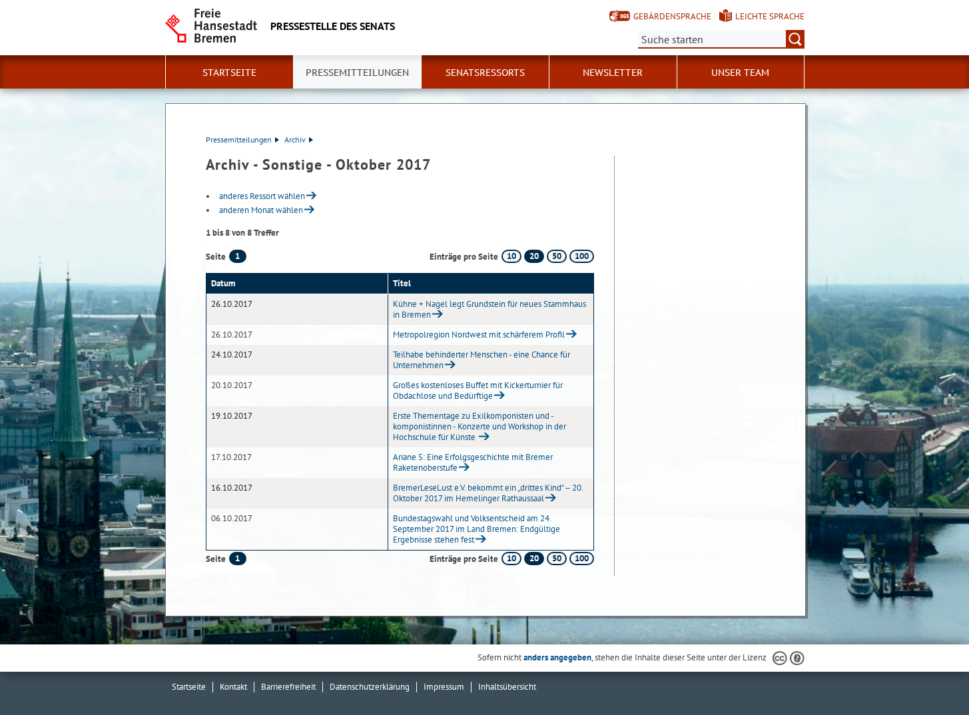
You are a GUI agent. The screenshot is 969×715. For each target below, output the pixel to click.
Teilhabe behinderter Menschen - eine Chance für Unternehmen (481, 360)
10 (511, 256)
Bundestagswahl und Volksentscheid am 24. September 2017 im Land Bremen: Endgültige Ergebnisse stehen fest (476, 529)
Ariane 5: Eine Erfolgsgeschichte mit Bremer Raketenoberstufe (473, 462)
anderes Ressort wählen (262, 196)
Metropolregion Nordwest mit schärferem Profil (479, 334)
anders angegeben (557, 657)
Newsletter (613, 73)
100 (582, 256)
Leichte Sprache (770, 16)
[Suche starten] (795, 39)
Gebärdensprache (672, 16)
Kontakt (233, 686)
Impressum (444, 686)
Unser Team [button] (740, 73)
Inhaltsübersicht (507, 686)
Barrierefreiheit (288, 686)
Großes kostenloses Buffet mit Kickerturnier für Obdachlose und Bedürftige (478, 390)
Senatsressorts (485, 73)
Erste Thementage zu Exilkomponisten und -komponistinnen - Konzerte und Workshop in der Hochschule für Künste (479, 426)
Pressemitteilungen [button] (357, 73)
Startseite (189, 686)
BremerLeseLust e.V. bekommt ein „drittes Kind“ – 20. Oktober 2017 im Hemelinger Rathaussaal (488, 493)
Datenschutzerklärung (370, 686)
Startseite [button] (229, 73)
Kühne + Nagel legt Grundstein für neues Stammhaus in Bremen (489, 309)
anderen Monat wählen (261, 210)
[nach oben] (928, 674)
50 (556, 256)
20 (534, 256)
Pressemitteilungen (239, 139)
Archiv (295, 139)
